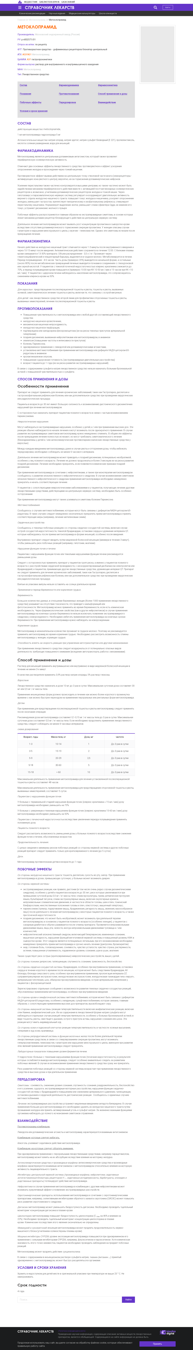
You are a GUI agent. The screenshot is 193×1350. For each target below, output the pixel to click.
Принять (157, 1344)
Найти (128, 1299)
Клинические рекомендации (32, 13)
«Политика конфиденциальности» (72, 1331)
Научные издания (57, 13)
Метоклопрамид (37, 19)
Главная (22, 19)
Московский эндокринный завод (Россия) (57, 34)
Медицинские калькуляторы (82, 13)
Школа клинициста (108, 13)
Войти (167, 7)
